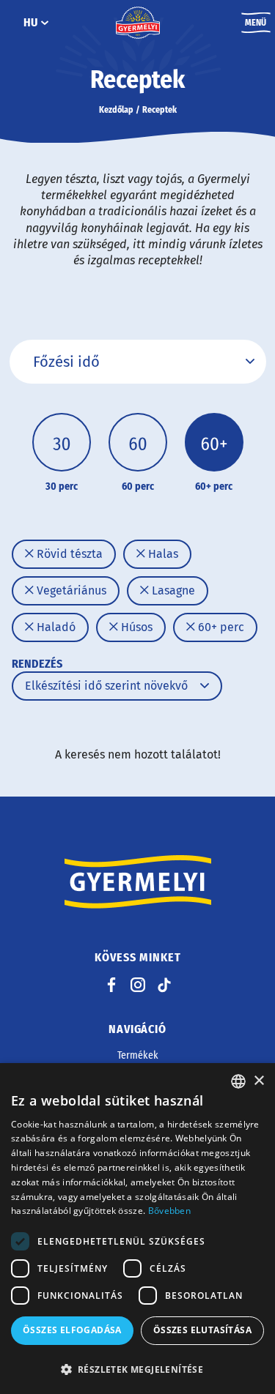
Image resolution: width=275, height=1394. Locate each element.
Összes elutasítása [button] (202, 1330)
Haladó (55, 627)
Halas (161, 554)
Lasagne (172, 590)
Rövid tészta (68, 554)
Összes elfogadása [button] (72, 1330)
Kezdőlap (116, 110)
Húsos (135, 627)
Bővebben (169, 1210)
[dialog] (137, 1228)
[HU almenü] (44, 22)
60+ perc (219, 627)
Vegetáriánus (70, 590)
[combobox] (238, 1081)
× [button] (258, 1081)
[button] (137, 1369)
